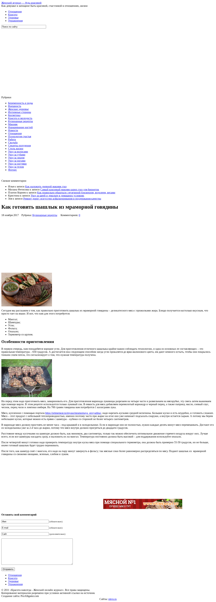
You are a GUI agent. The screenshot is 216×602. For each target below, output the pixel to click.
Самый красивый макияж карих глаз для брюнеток (69, 189)
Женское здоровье (18, 109)
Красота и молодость (20, 118)
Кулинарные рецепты (20, 121)
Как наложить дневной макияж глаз (45, 186)
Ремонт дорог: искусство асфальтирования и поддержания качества (62, 198)
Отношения (15, 11)
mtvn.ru (112, 599)
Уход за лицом (16, 157)
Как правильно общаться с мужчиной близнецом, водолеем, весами (76, 192)
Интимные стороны (19, 112)
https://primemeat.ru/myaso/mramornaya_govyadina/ (73, 413)
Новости (13, 130)
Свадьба (13, 142)
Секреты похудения (19, 145)
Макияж (13, 124)
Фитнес (12, 169)
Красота (12, 14)
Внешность (14, 106)
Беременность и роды (20, 103)
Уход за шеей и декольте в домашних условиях (57, 195)
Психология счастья (19, 136)
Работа (12, 139)
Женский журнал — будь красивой (21, 2)
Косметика (14, 115)
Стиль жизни (15, 148)
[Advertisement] (21, 62)
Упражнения (15, 20)
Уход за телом (16, 166)
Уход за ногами (16, 160)
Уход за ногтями (17, 163)
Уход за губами (16, 154)
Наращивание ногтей (20, 127)
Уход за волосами (18, 151)
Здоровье (13, 17)
